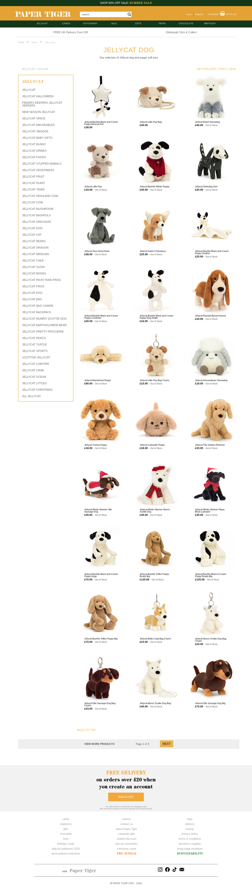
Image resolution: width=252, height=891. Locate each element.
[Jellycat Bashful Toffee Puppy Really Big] (156, 549)
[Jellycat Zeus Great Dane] (101, 226)
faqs (189, 819)
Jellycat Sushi (33, 267)
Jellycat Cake (33, 260)
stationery (90, 23)
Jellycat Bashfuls (36, 215)
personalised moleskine (66, 853)
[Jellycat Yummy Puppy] (101, 420)
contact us (126, 823)
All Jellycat (31, 396)
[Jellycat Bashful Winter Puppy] (156, 161)
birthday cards (65, 843)
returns (190, 828)
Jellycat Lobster (35, 363)
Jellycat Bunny (34, 144)
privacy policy (190, 833)
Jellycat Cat (32, 234)
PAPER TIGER (120, 883)
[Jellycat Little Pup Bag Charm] (156, 355)
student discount (126, 838)
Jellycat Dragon (35, 247)
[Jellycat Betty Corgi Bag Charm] (156, 613)
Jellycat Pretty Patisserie (43, 331)
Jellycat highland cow (40, 195)
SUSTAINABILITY (190, 854)
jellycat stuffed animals (42, 163)
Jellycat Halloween (37, 96)
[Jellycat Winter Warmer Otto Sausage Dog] (101, 484)
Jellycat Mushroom (37, 208)
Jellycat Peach (34, 338)
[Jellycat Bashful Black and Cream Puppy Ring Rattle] (156, 291)
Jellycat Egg (32, 292)
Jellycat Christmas (37, 389)
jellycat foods (34, 157)
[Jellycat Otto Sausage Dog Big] (212, 678)
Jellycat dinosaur (36, 221)
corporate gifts (126, 833)
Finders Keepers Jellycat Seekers (42, 104)
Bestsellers (206, 68)
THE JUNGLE (126, 854)
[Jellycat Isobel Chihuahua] (156, 226)
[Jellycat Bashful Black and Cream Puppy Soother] (212, 226)
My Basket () (222, 14)
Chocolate (186, 23)
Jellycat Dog (32, 228)
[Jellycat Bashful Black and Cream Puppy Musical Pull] (101, 97)
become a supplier (190, 843)
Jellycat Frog (33, 286)
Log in (189, 14)
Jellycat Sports (35, 350)
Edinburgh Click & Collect (181, 32)
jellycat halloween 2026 (66, 848)
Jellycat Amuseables (38, 124)
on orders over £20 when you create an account (126, 779)
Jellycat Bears (34, 241)
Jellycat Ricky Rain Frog (41, 279)
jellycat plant (33, 183)
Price (223, 68)
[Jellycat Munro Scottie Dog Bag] (156, 678)
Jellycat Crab (33, 370)
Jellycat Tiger (33, 189)
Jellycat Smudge (35, 131)
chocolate (66, 833)
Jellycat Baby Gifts (37, 137)
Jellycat (42, 23)
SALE (114, 23)
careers (126, 819)
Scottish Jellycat (36, 357)
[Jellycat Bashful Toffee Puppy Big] (101, 613)
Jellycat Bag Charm (37, 305)
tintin (161, 23)
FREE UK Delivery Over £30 (70, 32)
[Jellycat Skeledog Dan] (212, 161)
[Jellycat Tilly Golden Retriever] (212, 420)
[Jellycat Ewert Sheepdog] (212, 97)
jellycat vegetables (38, 170)
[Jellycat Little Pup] (101, 161)
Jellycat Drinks (34, 150)
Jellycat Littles (34, 383)
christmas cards (126, 848)
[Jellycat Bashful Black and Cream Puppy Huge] (101, 549)
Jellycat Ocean (34, 376)
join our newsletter (126, 843)
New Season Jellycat (38, 111)
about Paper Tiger (126, 828)
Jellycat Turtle (34, 344)
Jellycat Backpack (36, 312)
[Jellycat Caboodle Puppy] (156, 420)
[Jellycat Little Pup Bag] (156, 97)
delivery (190, 823)
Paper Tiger (83, 871)
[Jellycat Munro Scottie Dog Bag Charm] (212, 613)
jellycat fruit (33, 176)
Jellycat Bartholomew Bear (44, 325)
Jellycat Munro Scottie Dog (44, 318)
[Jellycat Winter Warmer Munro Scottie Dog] (156, 484)
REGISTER (126, 797)
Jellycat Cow (32, 202)
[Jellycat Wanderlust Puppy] (101, 355)
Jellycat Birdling (35, 254)
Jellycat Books (34, 273)
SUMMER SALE (141, 3)
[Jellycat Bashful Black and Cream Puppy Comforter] (101, 291)
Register (199, 14)
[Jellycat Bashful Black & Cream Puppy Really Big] (212, 549)
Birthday (210, 23)
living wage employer (190, 848)
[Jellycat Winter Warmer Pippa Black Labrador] (212, 484)
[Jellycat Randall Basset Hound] (212, 291)
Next (167, 743)
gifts (138, 23)
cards (66, 23)
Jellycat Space (33, 118)
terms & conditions (190, 838)
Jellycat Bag (32, 299)
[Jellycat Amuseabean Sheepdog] (212, 355)
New (232, 68)
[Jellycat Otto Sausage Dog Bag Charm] (101, 678)
